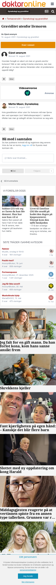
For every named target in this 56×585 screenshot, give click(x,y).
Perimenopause (9, 272)
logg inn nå (27, 145)
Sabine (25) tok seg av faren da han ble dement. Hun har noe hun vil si (13, 212)
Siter (11, 79)
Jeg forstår (28, 576)
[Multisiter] (4, 79)
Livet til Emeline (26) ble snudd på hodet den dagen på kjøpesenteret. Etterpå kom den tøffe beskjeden (41, 215)
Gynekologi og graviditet (28, 37)
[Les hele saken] (14, 201)
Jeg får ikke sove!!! (11, 284)
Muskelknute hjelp (11, 295)
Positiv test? (8, 260)
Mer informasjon (28, 582)
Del (14, 171)
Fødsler (5, 249)
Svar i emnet (28, 45)
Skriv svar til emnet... (17, 158)
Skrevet (19, 56)
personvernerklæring (28, 570)
